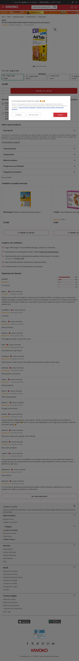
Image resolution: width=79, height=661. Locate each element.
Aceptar (60, 115)
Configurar (18, 115)
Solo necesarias (34, 115)
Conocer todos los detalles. (27, 107)
